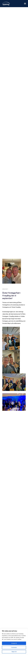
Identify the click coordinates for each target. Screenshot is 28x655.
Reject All (14, 651)
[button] (25, 3)
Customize (14, 647)
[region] (14, 641)
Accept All (14, 643)
